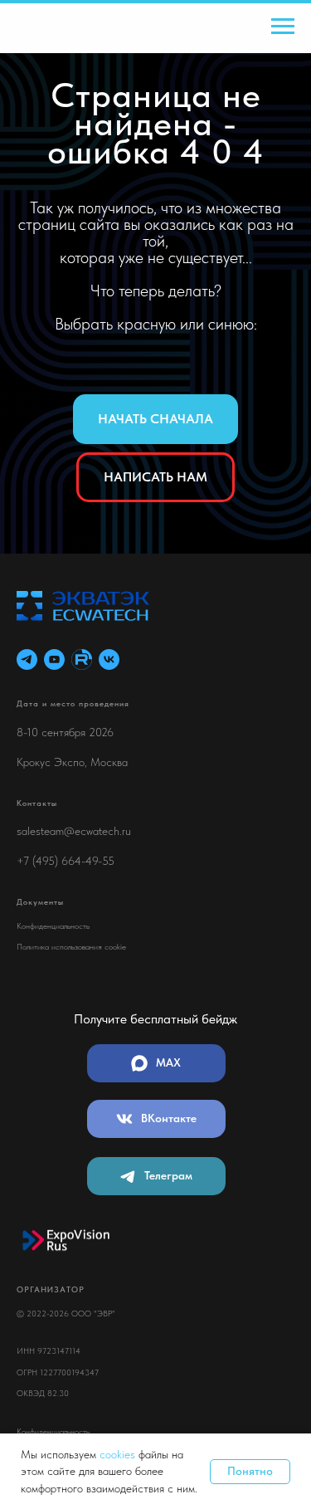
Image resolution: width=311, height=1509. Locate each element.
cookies (119, 1454)
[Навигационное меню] (282, 26)
